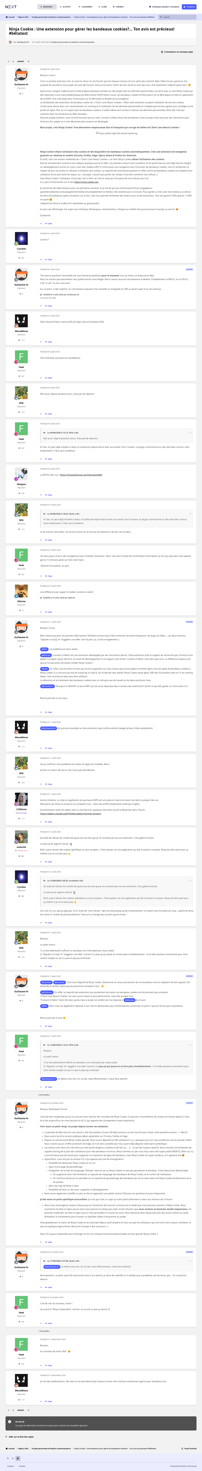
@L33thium (47, 992)
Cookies (22, 1466)
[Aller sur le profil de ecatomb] (21, 836)
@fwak (45, 668)
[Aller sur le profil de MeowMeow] (21, 320)
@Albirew (46, 655)
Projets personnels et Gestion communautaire (72, 42)
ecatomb (21, 847)
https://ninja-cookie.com (86, 182)
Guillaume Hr (23, 42)
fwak (21, 367)
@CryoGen (46, 982)
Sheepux (21, 484)
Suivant (20, 61)
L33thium (21, 809)
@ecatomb (59, 982)
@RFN (44, 649)
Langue (10, 1466)
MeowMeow (21, 331)
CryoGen (21, 248)
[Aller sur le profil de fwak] (21, 356)
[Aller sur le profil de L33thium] (21, 799)
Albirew (21, 601)
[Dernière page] (28, 61)
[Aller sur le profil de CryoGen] (21, 238)
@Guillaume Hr (49, 728)
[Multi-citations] (41, 223)
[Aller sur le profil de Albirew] (21, 591)
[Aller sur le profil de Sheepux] (21, 473)
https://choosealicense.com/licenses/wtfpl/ (81, 474)
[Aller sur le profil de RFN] (21, 392)
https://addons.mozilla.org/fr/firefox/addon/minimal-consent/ (70, 813)
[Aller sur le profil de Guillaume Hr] (10, 42)
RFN (21, 403)
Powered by (183, 1466)
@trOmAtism (47, 686)
